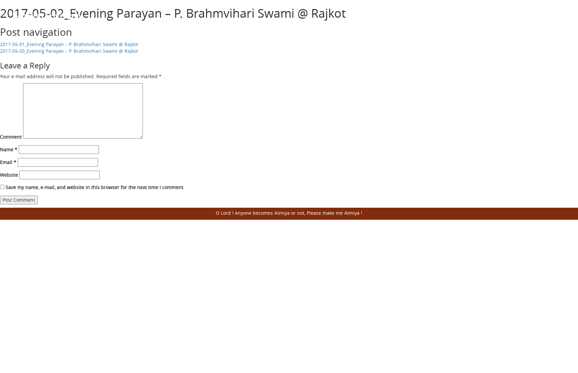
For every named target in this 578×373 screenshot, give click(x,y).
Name (8, 149)
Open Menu (558, 21)
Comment (11, 137)
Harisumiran (46, 16)
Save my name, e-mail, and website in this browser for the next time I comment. (95, 187)
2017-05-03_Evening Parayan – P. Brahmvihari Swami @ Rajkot (69, 51)
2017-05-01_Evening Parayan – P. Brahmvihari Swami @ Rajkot (69, 44)
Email (8, 162)
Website (9, 175)
